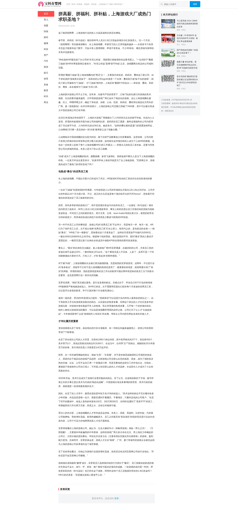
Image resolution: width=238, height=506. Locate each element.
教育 (46, 90)
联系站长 (170, 111)
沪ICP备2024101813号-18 (181, 100)
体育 (46, 79)
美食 (46, 84)
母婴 (46, 25)
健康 (46, 43)
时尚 (46, 96)
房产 (46, 55)
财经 (46, 37)
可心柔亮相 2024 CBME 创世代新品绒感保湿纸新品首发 (187, 24)
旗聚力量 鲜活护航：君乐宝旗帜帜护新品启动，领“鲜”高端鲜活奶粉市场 (187, 65)
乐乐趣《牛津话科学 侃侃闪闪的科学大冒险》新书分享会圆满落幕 (187, 38)
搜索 (195, 4)
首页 (68, 4)
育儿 (46, 19)
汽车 (46, 61)
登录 (116, 498)
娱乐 (46, 73)
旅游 (46, 67)
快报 (46, 31)
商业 (46, 102)
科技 (46, 49)
